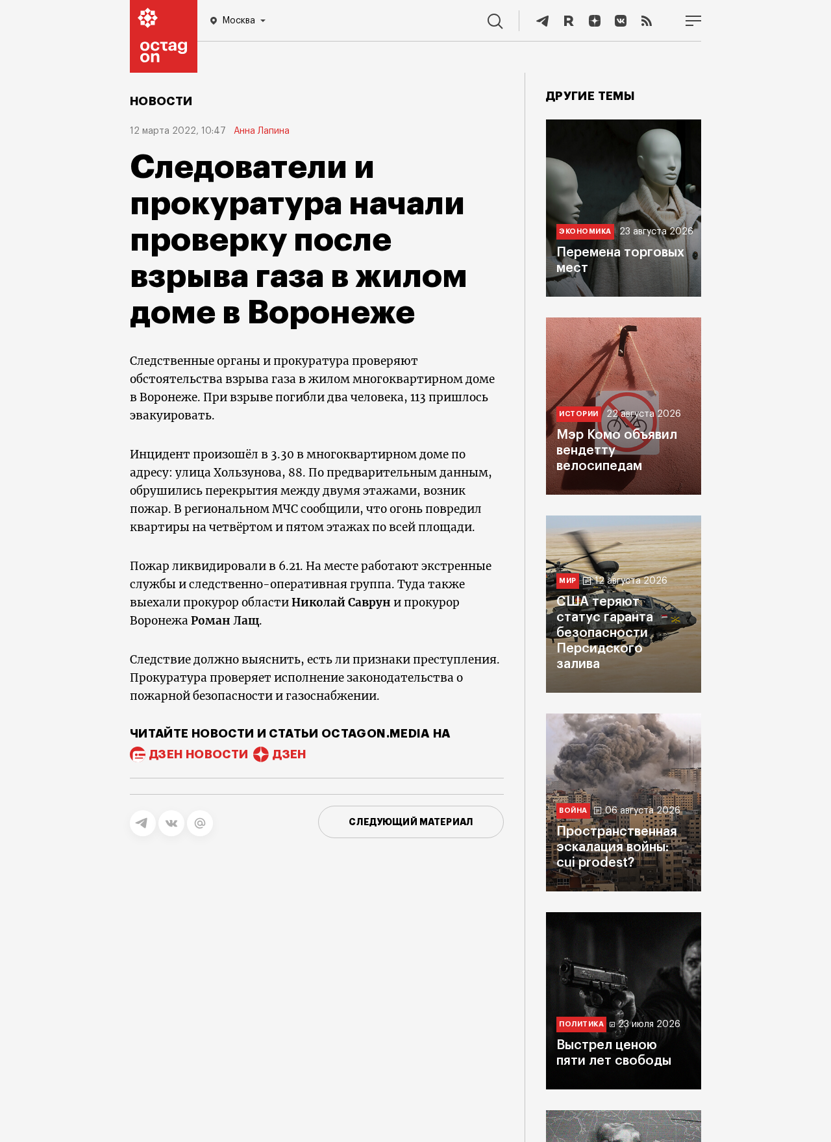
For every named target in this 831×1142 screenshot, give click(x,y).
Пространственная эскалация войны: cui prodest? (616, 847)
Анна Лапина (262, 131)
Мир (568, 580)
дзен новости (198, 754)
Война (573, 810)
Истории (579, 413)
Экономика (585, 231)
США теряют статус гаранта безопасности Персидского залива (604, 633)
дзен (289, 754)
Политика (581, 1024)
